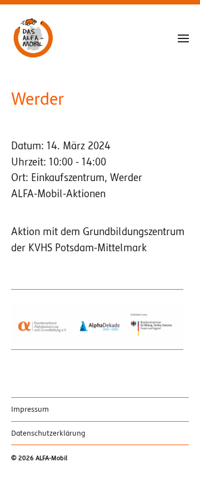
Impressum (30, 409)
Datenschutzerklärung (48, 433)
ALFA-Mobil (51, 458)
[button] (183, 38)
